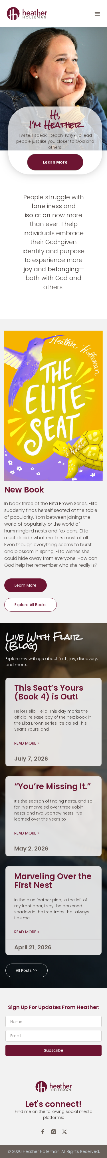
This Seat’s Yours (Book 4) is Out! (48, 692)
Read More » (26, 743)
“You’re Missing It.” (52, 786)
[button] (97, 13)
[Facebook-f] (42, 1131)
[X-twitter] (64, 1131)
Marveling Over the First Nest (53, 881)
